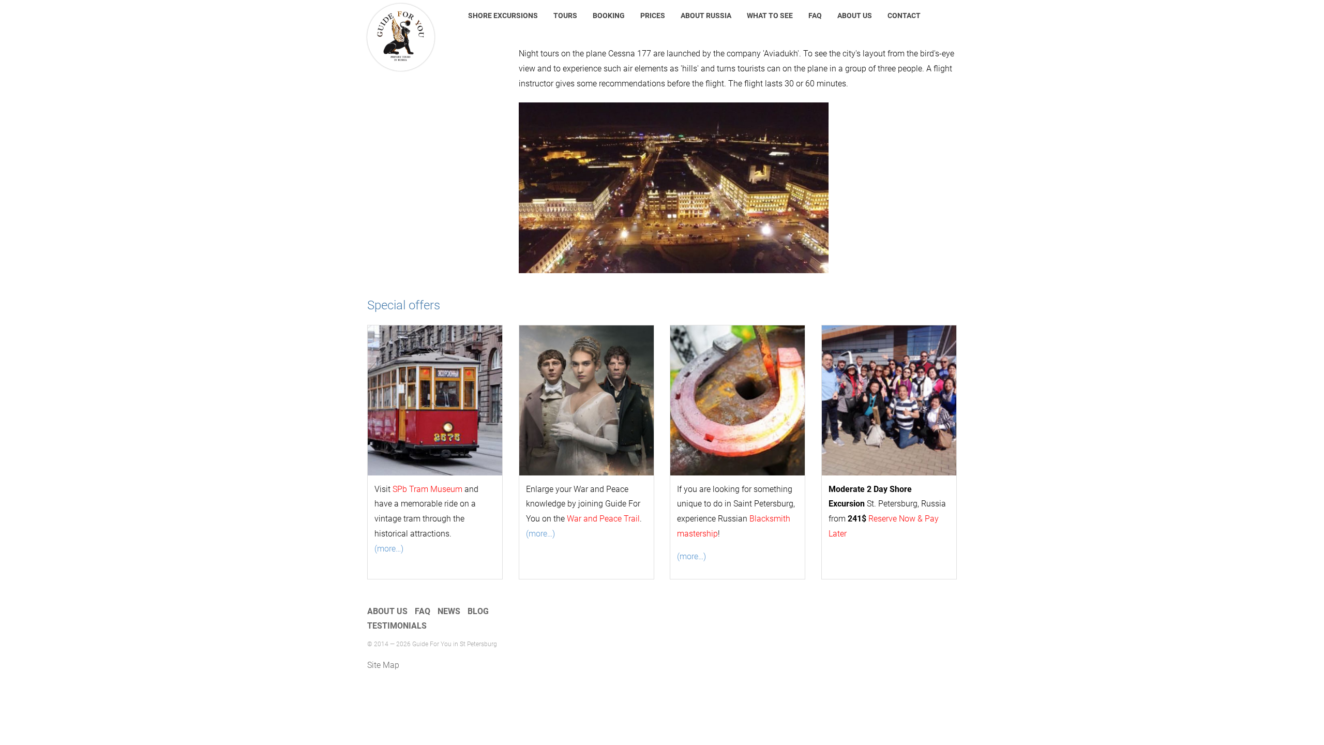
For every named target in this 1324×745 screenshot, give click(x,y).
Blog (478, 611)
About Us (854, 15)
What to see (770, 15)
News (449, 611)
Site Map (383, 665)
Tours (565, 15)
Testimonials (397, 626)
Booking (609, 15)
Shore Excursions (503, 15)
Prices (652, 15)
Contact (904, 15)
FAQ (815, 15)
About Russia (706, 15)
